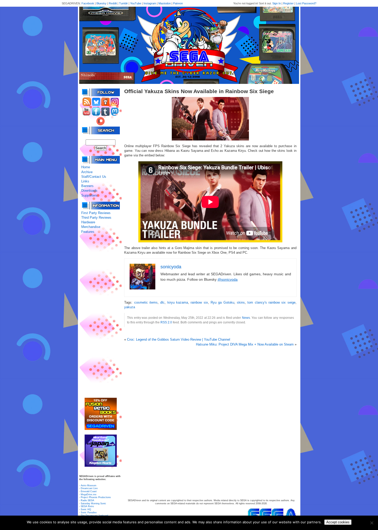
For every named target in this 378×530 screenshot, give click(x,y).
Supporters (89, 195)
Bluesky (101, 3)
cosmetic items (146, 302)
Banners (87, 186)
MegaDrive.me (88, 494)
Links (85, 181)
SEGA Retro (87, 506)
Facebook (88, 3)
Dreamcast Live (89, 488)
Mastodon (164, 3)
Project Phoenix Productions (96, 497)
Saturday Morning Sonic (93, 503)
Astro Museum (88, 485)
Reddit (113, 3)
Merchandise (90, 227)
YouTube (135, 3)
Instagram (149, 3)
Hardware (88, 222)
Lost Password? (306, 3)
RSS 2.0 (166, 322)
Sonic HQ (86, 509)
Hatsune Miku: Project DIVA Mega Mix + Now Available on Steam (245, 344)
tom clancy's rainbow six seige (271, 302)
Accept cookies (337, 522)
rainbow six (199, 302)
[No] (371, 522)
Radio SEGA (87, 500)
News (246, 317)
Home (85, 167)
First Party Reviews (96, 213)
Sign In (276, 3)
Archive (87, 172)
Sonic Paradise (89, 512)
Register (288, 3)
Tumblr (123, 3)
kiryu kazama (177, 302)
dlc (162, 302)
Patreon (178, 3)
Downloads (89, 190)
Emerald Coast (89, 491)
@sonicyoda (228, 279)
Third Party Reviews (96, 217)
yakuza (129, 307)
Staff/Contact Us (93, 177)
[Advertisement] (100, 316)
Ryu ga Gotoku (222, 302)
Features (87, 232)
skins (241, 302)
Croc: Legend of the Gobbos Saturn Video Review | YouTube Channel (178, 339)
